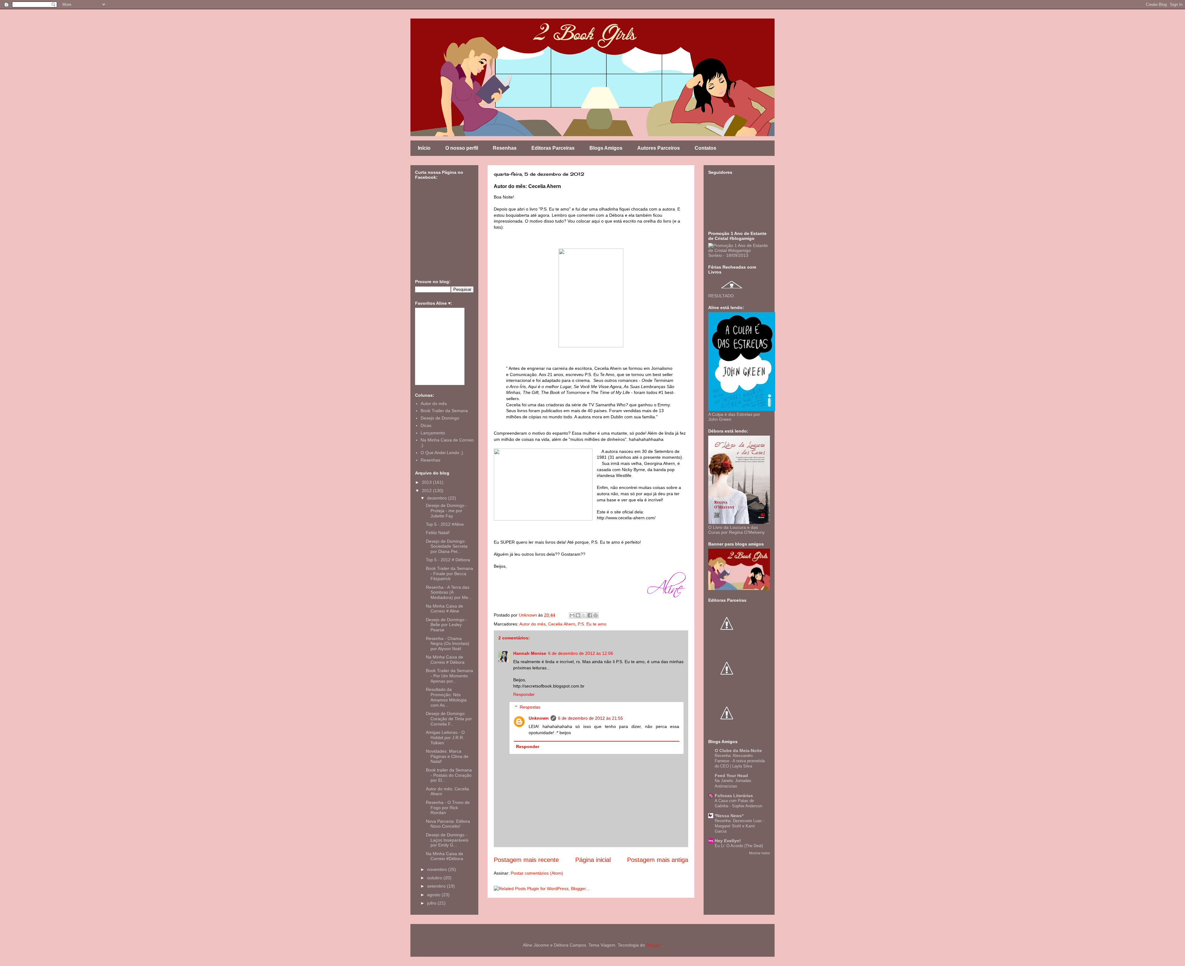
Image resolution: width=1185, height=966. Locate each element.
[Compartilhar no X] (584, 615)
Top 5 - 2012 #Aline (445, 524)
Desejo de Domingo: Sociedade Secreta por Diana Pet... (447, 546)
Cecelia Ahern (561, 623)
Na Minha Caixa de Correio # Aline (444, 609)
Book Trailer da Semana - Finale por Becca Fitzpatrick (449, 573)
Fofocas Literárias (734, 795)
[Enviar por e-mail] (572, 615)
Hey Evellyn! (728, 840)
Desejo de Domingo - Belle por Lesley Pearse (446, 625)
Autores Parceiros (658, 148)
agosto (434, 894)
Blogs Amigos (605, 148)
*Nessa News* (729, 815)
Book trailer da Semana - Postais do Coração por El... (449, 775)
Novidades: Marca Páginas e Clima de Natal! (447, 756)
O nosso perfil (461, 148)
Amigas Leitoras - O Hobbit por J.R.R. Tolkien (445, 737)
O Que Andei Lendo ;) (442, 452)
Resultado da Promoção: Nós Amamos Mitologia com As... (446, 697)
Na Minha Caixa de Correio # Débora (445, 659)
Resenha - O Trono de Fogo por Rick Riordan (448, 807)
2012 (427, 490)
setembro (437, 886)
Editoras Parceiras (553, 148)
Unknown (539, 718)
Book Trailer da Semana (444, 410)
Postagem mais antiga (657, 859)
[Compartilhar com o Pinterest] (595, 615)
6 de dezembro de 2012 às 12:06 (580, 653)
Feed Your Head (731, 775)
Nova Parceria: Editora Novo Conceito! (448, 824)
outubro (435, 877)
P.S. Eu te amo (592, 623)
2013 (427, 482)
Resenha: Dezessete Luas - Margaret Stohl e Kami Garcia (739, 826)
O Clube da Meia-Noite (738, 750)
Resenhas (505, 148)
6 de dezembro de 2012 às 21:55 (590, 718)
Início (424, 148)
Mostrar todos (759, 853)
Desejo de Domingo (440, 418)
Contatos (705, 148)
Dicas (426, 425)
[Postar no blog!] (578, 615)
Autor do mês (532, 623)
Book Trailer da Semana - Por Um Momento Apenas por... (449, 676)
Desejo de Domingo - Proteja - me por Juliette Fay (446, 510)
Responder (524, 694)
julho (432, 903)
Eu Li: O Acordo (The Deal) (739, 845)
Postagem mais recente (526, 859)
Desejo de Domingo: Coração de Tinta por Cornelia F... (449, 718)
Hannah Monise (529, 653)
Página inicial (593, 859)
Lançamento (433, 432)
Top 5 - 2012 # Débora (448, 559)
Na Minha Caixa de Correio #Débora (444, 856)
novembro (437, 869)
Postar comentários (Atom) (537, 873)
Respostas (530, 707)
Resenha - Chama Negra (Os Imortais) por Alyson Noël (447, 643)
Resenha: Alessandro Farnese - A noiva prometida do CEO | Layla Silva (740, 761)
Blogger (653, 945)
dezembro (437, 498)
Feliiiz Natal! (438, 532)
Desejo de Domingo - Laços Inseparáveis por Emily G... (447, 840)
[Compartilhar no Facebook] (590, 615)
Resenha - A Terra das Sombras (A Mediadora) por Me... (449, 592)
